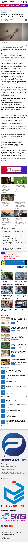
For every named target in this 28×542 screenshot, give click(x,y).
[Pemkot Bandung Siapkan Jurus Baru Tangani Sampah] (21, 304)
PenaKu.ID (4, 46)
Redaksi (5, 19)
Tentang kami (4, 531)
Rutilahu (13, 258)
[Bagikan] (26, 20)
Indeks (2, 533)
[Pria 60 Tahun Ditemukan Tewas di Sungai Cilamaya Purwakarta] (5, 329)
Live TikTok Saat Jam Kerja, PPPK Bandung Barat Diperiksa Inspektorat (6, 311)
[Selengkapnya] (26, 396)
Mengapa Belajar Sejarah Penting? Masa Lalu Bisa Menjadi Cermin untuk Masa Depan (16, 376)
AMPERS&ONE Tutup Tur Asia (13, 392)
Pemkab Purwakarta (13, 46)
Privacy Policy (19, 533)
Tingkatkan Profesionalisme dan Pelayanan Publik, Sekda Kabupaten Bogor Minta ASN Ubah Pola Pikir (7, 283)
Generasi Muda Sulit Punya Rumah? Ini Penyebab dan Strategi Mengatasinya (15, 421)
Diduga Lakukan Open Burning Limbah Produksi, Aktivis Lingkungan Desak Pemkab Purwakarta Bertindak (18, 353)
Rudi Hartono (6, 258)
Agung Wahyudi (9, 253)
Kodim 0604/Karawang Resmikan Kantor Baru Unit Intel (20, 297)
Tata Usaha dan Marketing (7, 534)
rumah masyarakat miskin (12, 47)
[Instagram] (7, 526)
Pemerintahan (4, 12)
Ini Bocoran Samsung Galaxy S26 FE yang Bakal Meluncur (13, 235)
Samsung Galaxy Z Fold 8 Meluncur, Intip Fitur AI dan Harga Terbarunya (14, 243)
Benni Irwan (18, 253)
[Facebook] (18, 267)
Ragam (12, 323)
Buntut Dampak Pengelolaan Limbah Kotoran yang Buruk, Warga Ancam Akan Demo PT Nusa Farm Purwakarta (18, 337)
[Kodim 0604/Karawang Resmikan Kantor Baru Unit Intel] (21, 290)
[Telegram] (23, 267)
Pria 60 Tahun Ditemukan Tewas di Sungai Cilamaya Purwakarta (19, 328)
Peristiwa (13, 330)
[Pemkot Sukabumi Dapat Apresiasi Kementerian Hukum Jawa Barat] (21, 276)
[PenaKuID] (8, 2)
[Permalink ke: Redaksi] (2, 20)
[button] (21, 2)
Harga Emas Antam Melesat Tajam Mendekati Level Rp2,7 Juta (14, 415)
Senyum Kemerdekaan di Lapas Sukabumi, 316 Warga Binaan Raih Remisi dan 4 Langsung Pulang (7, 297)
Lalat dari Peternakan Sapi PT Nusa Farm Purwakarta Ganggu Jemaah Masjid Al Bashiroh (19, 320)
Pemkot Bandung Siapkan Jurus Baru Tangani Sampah (19, 311)
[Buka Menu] (24, 2)
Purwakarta (17, 256)
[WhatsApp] (26, 267)
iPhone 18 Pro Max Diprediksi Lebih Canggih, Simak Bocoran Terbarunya (14, 239)
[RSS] (12, 526)
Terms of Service (10, 533)
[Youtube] (10, 526)
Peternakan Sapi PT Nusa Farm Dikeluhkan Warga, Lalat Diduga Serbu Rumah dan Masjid (19, 344)
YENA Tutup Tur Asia (11, 381)
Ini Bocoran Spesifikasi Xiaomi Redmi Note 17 (14, 246)
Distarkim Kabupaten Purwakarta (10, 254)
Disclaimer (18, 531)
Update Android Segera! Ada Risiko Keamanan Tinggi (12, 249)
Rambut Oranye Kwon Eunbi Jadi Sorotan (16, 386)
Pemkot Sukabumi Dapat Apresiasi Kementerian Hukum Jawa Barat (21, 283)
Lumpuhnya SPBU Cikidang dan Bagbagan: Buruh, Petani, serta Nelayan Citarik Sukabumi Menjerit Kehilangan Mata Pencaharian (16, 371)
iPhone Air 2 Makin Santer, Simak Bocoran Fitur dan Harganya (13, 232)
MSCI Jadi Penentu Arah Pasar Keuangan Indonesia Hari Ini (16, 405)
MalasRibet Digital (5, 538)
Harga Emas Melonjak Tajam (13, 410)
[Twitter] (20, 267)
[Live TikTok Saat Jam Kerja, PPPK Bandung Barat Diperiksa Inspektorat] (7, 304)
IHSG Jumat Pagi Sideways (12, 400)
